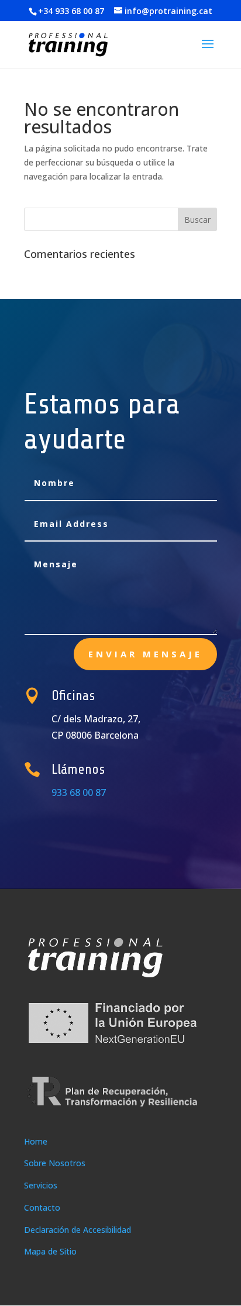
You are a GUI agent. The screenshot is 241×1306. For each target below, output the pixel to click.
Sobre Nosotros (54, 1163)
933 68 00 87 (78, 792)
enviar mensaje (145, 654)
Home (35, 1141)
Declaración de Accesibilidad (77, 1229)
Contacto (42, 1207)
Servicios (40, 1185)
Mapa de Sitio (50, 1251)
